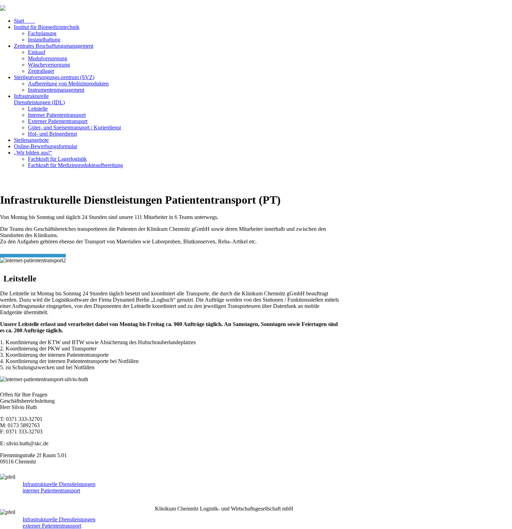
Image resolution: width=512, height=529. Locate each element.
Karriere (330, 5)
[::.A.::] (506, 514)
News (316, 5)
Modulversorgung (47, 58)
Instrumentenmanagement (56, 90)
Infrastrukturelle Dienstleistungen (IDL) (39, 99)
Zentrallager (41, 71)
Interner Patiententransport (57, 115)
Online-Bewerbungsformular (45, 146)
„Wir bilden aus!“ (33, 153)
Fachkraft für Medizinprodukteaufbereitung (75, 165)
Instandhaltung (44, 40)
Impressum (364, 5)
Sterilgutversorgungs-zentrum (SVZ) (54, 77)
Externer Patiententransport (57, 121)
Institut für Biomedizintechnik (46, 27)
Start (24, 21)
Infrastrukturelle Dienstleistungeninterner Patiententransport (59, 487)
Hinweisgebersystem (392, 5)
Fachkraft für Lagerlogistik (57, 159)
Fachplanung (42, 33)
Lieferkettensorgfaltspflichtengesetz (478, 5)
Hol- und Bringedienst (52, 134)
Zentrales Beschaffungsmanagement (53, 46)
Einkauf (36, 52)
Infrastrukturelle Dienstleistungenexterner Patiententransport (59, 522)
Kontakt (346, 5)
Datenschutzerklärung (429, 5)
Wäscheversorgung (49, 65)
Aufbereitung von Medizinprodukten (68, 83)
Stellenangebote (31, 140)
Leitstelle (38, 109)
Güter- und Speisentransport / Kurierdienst (74, 127)
